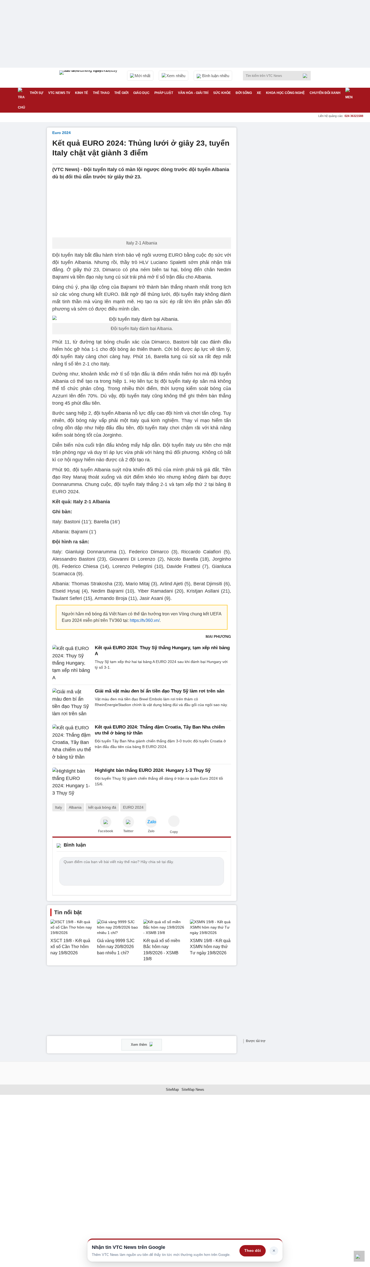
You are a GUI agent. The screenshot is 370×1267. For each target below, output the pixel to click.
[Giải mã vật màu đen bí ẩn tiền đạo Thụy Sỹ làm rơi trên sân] (72, 702)
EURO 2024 (133, 807)
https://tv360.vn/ (145, 620)
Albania (75, 807)
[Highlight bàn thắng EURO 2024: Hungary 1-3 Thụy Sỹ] (72, 782)
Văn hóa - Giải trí (193, 93)
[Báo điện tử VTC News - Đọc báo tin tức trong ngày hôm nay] (89, 78)
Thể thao (101, 93)
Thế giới (121, 93)
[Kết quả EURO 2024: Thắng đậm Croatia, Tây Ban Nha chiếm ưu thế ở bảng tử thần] (72, 742)
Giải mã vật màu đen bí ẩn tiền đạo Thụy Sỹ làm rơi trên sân (159, 691)
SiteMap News (192, 1090)
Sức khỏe (222, 93)
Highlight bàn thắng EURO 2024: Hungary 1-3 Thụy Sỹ (152, 770)
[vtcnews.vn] (105, 822)
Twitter (128, 831)
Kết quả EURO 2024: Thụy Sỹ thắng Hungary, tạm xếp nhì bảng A (162, 650)
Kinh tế (81, 93)
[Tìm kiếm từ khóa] (307, 76)
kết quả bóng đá (102, 807)
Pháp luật (163, 93)
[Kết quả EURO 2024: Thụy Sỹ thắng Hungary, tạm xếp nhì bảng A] (72, 663)
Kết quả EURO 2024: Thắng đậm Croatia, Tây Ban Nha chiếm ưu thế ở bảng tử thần (160, 730)
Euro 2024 (61, 132)
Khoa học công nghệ (285, 93)
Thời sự (36, 93)
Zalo (151, 831)
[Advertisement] (282, 209)
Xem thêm (139, 1045)
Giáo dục (141, 93)
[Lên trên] (359, 1256)
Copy (174, 832)
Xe (259, 93)
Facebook (105, 831)
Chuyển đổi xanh (325, 93)
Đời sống (244, 93)
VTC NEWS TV (59, 93)
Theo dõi (252, 1250)
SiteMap (172, 1090)
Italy (58, 807)
